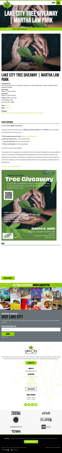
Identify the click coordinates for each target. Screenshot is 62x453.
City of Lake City (41, 438)
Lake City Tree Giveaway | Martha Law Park (20, 29)
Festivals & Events (8, 29)
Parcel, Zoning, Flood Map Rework (11, 166)
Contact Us (31, 363)
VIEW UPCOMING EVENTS (31, 441)
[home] (7, 5)
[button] (58, 3)
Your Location (31, 389)
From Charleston (31, 385)
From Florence (31, 381)
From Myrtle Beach (31, 383)
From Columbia (31, 378)
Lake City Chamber (33, 438)
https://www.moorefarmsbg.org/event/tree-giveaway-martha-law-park (22, 113)
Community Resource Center (51, 438)
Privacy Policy (24, 447)
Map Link (8, 108)
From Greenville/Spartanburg (31, 376)
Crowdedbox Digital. (56, 447)
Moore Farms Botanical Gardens (21, 438)
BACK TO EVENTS (8, 278)
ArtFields (12, 438)
